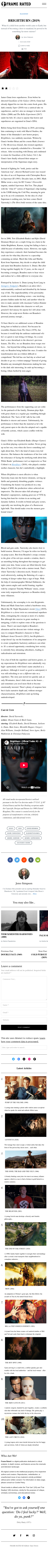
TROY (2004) (9, 1289)
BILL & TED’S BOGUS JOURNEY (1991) (20, 1326)
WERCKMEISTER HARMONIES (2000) (17, 935)
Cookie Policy (20, 1482)
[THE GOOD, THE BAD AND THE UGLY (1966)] (25, 1159)
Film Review (24, 14)
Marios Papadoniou (9, 941)
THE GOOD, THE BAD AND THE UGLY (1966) (22, 1171)
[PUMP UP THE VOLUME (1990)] (25, 1088)
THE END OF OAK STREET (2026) (17, 1248)
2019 (20, 828)
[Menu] (44, 4)
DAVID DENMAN (32, 828)
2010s (11, 828)
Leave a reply (25, 45)
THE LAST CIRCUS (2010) (14, 1437)
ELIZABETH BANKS (33, 833)
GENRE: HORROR (13, 838)
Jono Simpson (28, 37)
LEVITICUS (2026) (12, 1140)
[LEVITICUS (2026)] (25, 1125)
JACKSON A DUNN (23, 843)
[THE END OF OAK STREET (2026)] (25, 1234)
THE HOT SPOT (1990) (13, 1362)
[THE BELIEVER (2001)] (25, 1196)
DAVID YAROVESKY (14, 833)
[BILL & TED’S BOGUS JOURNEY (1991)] (25, 1311)
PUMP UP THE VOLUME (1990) (16, 1102)
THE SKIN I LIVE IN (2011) (15, 1403)
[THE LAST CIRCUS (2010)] (25, 1425)
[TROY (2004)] (25, 1274)
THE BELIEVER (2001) (13, 1211)
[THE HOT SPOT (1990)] (25, 1348)
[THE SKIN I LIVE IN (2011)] (25, 1388)
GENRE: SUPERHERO (32, 838)
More (35, 894)
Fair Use (29, 1487)
